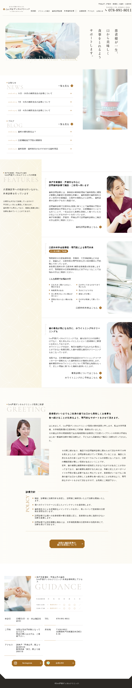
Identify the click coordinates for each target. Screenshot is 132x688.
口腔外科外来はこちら (87, 308)
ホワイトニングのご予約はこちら (81, 377)
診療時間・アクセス (87, 11)
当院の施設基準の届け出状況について (67, 543)
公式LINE (60, 663)
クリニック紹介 (44, 11)
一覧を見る (63, 86)
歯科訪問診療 (57, 11)
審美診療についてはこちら (84, 373)
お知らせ (100, 11)
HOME (33, 11)
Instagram (27, 663)
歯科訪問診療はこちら (87, 227)
